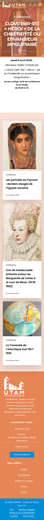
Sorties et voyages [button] (24, 480)
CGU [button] (11, 509)
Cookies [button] (14, 516)
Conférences (11, 175)
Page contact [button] (21, 446)
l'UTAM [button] (24, 469)
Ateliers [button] (23, 486)
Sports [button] (24, 492)
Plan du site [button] (28, 516)
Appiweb (22, 505)
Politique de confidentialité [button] (22, 513)
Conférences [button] (24, 475)
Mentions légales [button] (27, 509)
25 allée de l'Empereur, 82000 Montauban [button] (22, 439)
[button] (40, 4)
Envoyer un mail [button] (22, 428)
